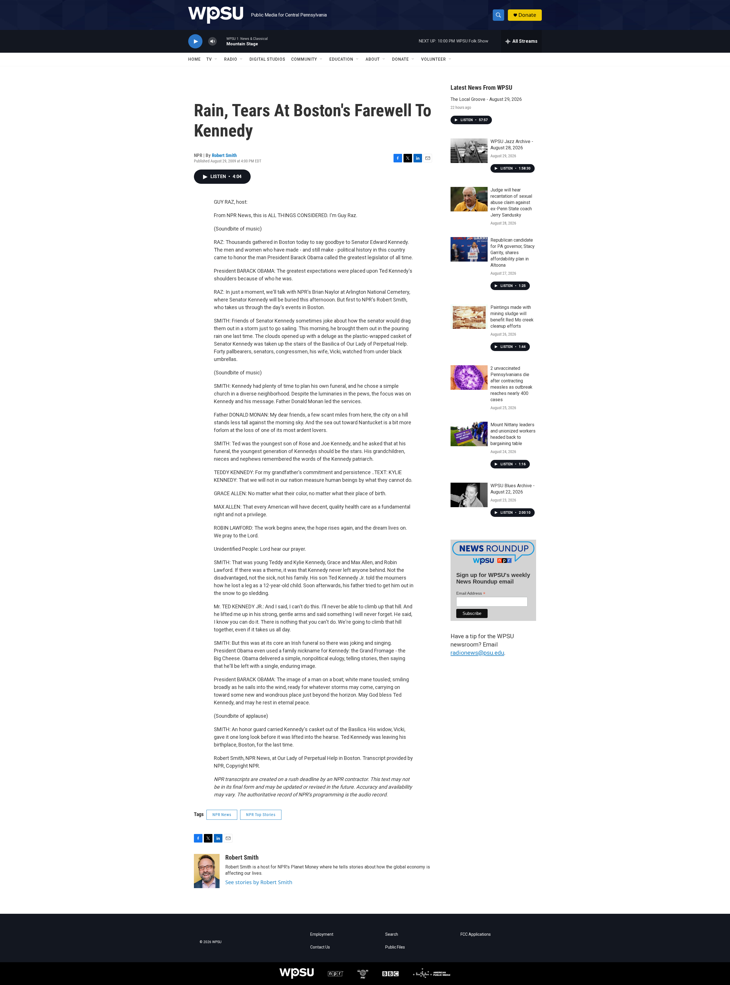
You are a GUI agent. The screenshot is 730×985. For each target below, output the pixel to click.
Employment (321, 934)
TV (209, 59)
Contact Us (320, 947)
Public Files (395, 947)
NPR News (221, 814)
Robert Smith (224, 155)
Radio (230, 59)
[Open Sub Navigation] (216, 59)
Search (391, 934)
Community (304, 59)
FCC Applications (476, 934)
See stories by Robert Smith (258, 882)
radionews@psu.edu (477, 652)
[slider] (221, 41)
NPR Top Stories (260, 814)
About (373, 59)
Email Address (470, 593)
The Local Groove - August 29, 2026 (486, 99)
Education (341, 59)
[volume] (212, 41)
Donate (527, 15)
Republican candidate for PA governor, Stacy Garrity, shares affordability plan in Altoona (512, 252)
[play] (195, 41)
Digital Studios (267, 59)
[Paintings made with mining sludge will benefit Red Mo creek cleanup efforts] (469, 316)
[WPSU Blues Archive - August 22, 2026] (469, 495)
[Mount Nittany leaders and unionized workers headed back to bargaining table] (469, 434)
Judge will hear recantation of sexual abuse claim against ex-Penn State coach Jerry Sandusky (511, 202)
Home (194, 59)
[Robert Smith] (207, 871)
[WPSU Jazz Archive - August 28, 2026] (469, 150)
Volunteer (433, 59)
